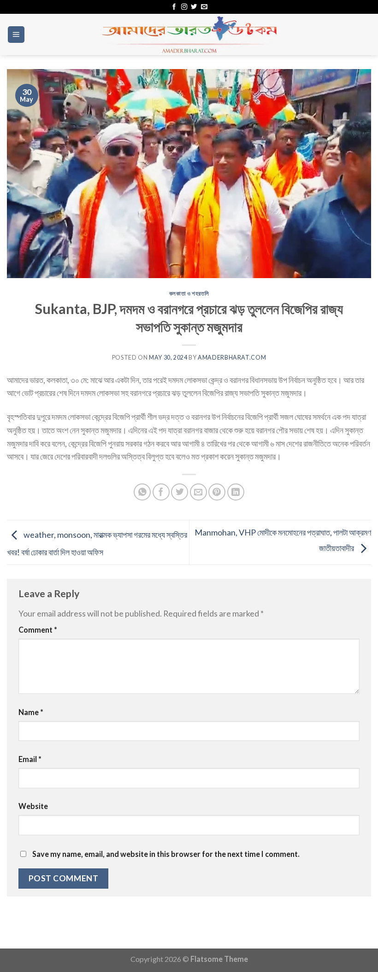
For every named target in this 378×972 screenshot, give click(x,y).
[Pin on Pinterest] (216, 492)
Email (29, 759)
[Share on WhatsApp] (142, 492)
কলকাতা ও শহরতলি (189, 293)
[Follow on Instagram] (184, 7)
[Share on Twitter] (179, 492)
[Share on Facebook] (161, 492)
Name (30, 712)
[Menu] (16, 34)
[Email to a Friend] (198, 492)
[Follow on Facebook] (174, 7)
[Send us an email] (204, 7)
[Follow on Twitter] (194, 7)
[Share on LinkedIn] (235, 492)
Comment (37, 629)
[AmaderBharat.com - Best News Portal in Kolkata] (189, 34)
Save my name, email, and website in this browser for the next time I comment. (166, 854)
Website (33, 806)
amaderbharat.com (232, 357)
